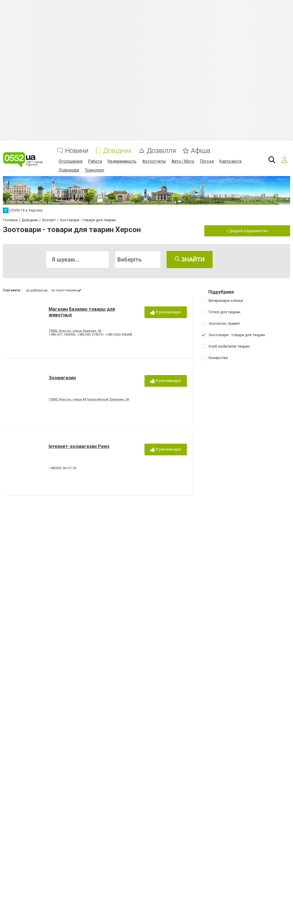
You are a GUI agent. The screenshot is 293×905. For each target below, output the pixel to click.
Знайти (192, 259)
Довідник (117, 151)
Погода (207, 161)
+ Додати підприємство (247, 231)
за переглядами (64, 290)
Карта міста (230, 161)
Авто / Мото (182, 161)
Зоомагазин (62, 377)
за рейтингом (36, 290)
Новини (76, 151)
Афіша (200, 151)
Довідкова (69, 170)
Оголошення (70, 161)
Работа (95, 161)
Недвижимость (122, 161)
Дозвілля (161, 151)
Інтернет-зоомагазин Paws (79, 446)
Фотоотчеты (154, 161)
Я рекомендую (168, 312)
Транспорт (94, 170)
